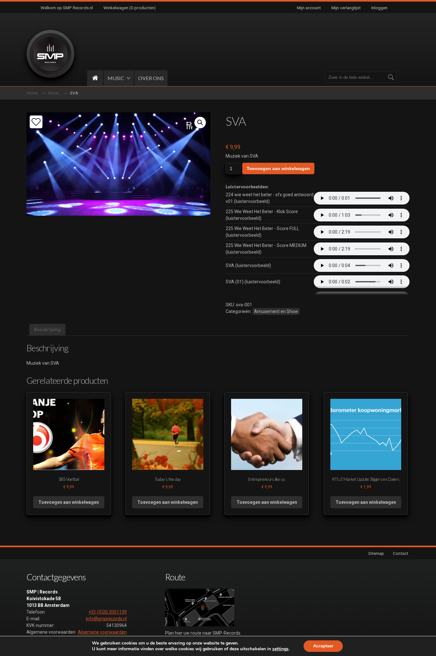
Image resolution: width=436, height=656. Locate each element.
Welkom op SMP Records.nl (67, 7)
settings (280, 649)
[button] (200, 122)
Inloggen (379, 7)
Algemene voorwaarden (102, 632)
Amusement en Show (276, 311)
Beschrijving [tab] (47, 329)
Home (32, 92)
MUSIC (116, 78)
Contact (400, 553)
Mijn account (309, 7)
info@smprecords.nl (106, 618)
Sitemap (376, 553)
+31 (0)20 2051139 (107, 612)
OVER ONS (151, 78)
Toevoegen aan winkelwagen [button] (68, 502)
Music (53, 92)
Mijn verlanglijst (346, 7)
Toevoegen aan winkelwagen (278, 168)
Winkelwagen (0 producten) (129, 7)
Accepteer (323, 646)
